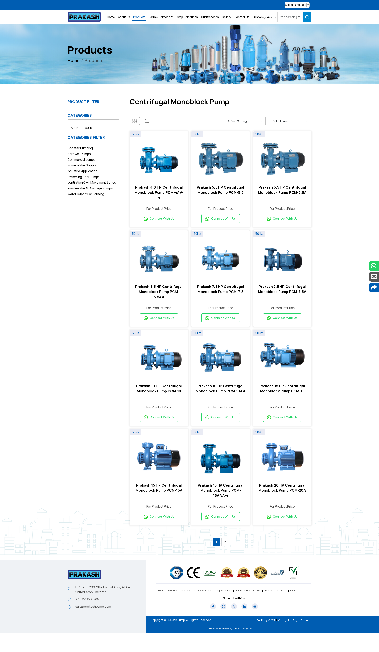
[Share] (374, 287)
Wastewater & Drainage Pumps (90, 188)
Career (257, 590)
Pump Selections (187, 17)
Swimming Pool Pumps (84, 177)
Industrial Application (82, 171)
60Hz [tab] (89, 128)
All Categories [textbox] (263, 17)
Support (305, 620)
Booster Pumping (80, 148)
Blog (295, 620)
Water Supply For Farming (86, 194)
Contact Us (241, 17)
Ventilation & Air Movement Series (92, 182)
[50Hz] (159, 159)
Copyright (283, 620)
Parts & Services (202, 590)
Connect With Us (161, 218)
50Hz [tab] (74, 128)
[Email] (374, 277)
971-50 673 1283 (87, 599)
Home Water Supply (82, 165)
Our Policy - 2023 (266, 620)
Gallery (226, 17)
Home (111, 17)
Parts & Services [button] (159, 17)
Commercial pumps (82, 159)
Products (139, 17)
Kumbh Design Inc (242, 628)
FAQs (293, 590)
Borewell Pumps (79, 154)
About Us (124, 17)
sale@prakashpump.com (93, 606)
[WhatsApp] (374, 266)
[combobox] (265, 17)
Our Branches (210, 17)
